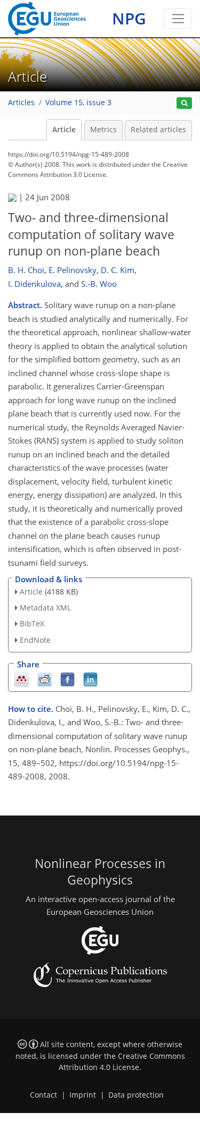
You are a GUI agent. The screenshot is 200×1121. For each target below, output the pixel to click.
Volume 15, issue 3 (78, 102)
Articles (21, 102)
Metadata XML (45, 607)
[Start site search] (184, 103)
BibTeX (32, 623)
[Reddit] (44, 679)
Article (64, 129)
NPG (129, 18)
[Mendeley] (21, 679)
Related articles (158, 129)
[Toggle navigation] (178, 19)
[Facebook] (67, 679)
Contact (43, 1095)
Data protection (136, 1095)
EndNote (35, 640)
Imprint (82, 1095)
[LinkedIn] (90, 679)
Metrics (103, 129)
